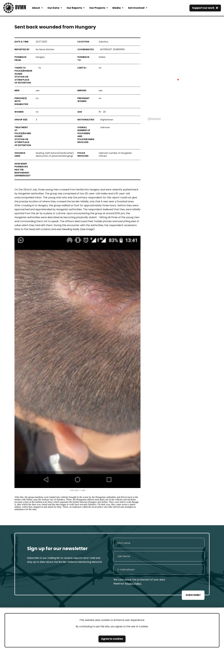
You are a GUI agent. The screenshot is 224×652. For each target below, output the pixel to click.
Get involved (136, 8)
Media (116, 8)
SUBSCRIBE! (193, 595)
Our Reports (74, 8)
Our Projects (97, 8)
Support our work (203, 8)
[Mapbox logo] (154, 119)
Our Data (53, 8)
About (36, 8)
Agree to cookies (112, 639)
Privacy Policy (133, 583)
